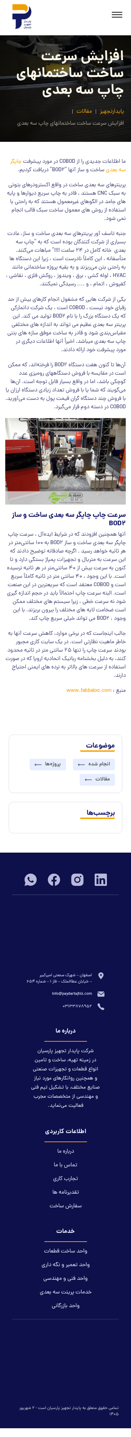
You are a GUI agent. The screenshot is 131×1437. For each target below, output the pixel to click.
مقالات (84, 111)
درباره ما (65, 1151)
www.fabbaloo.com (88, 691)
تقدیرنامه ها (65, 1192)
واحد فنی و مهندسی (65, 1279)
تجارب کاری (65, 1179)
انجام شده (99, 764)
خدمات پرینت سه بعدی (66, 1292)
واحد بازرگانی (66, 1306)
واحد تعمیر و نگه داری (66, 1265)
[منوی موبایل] (117, 15)
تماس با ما (65, 1165)
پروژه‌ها (53, 764)
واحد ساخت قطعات (65, 1251)
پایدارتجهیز (112, 111)
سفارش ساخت (66, 1206)
